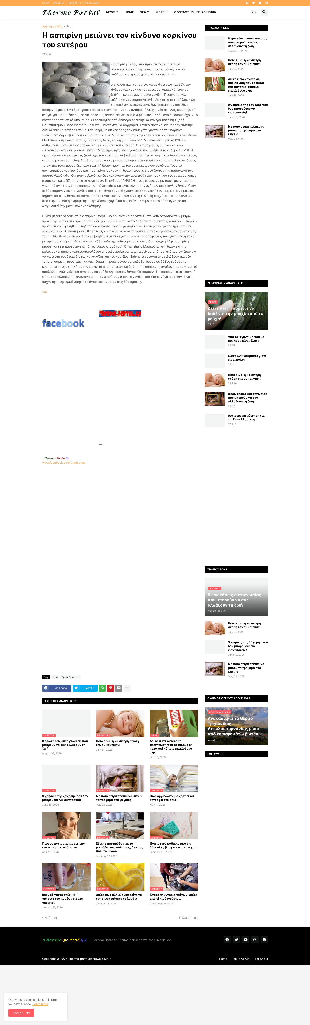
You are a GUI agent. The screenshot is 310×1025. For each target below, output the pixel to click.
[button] (253, 12)
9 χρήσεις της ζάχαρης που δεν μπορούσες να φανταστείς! (65, 798)
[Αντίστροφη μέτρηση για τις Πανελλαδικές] (215, 420)
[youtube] (260, 3)
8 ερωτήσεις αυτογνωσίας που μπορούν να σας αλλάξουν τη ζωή (65, 744)
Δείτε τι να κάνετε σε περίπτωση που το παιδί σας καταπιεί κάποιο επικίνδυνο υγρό (171, 746)
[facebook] (247, 3)
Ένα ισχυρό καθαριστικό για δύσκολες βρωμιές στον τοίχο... (173, 845)
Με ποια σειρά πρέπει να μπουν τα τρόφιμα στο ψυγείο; (119, 798)
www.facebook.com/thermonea (63, 462)
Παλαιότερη (187, 917)
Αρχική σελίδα (52, 26)
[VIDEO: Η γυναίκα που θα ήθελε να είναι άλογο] (215, 342)
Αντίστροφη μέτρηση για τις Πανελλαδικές (246, 417)
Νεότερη (50, 917)
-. (56, 458)
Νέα (69, 26)
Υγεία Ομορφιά (70, 677)
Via (44, 292)
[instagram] (255, 939)
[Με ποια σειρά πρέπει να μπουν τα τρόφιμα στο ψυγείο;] (215, 131)
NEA (143, 12)
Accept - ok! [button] (21, 1013)
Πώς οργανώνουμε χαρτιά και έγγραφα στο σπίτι (172, 798)
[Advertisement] (135, 382)
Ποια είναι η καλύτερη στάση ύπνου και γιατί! (117, 743)
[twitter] (253, 3)
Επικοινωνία (241, 958)
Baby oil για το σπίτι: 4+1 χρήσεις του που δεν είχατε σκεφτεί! (62, 898)
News (110, 12)
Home (45, 2)
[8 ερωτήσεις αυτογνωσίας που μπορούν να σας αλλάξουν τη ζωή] (215, 43)
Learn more (40, 1004)
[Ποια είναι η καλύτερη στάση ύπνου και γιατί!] (215, 65)
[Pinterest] (110, 688)
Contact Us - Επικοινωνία (82, 2)
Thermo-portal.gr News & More (89, 958)
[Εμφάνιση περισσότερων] (127, 688)
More (160, 12)
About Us (58, 2)
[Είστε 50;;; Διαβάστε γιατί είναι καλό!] (215, 361)
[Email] (118, 688)
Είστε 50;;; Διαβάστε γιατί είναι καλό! (247, 357)
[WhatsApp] (102, 688)
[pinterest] (266, 3)
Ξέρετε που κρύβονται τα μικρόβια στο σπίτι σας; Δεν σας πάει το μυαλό (119, 847)
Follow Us (261, 958)
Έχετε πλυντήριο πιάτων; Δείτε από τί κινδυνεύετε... (173, 896)
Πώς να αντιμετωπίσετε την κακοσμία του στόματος (63, 845)
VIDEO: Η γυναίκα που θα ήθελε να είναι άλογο (246, 338)
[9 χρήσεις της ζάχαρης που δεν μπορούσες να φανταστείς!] (215, 110)
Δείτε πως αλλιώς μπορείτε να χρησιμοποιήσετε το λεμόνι (119, 896)
